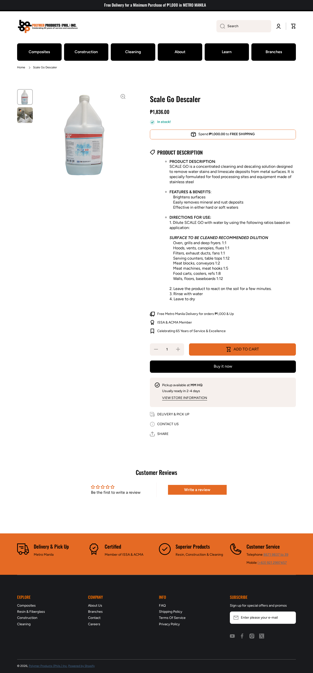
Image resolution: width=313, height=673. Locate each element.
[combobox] (243, 26)
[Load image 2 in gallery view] (25, 115)
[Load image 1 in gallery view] (25, 97)
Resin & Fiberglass (31, 612)
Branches (95, 612)
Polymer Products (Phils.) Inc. (48, 666)
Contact (94, 618)
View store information (184, 398)
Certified (113, 546)
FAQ (162, 605)
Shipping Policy (170, 612)
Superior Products (193, 546)
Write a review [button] (197, 489)
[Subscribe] (290, 618)
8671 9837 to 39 (275, 555)
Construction (27, 618)
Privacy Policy (169, 624)
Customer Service (263, 546)
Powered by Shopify (81, 666)
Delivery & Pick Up (51, 546)
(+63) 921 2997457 (272, 563)
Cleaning (24, 624)
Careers (94, 624)
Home (21, 67)
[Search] (220, 26)
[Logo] (47, 26)
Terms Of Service (172, 618)
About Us (95, 605)
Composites (26, 605)
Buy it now (223, 366)
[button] (293, 26)
